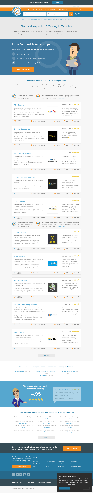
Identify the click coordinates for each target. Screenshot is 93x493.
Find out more (61, 98)
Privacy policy (73, 461)
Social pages (61, 466)
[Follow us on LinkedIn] (24, 474)
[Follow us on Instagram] (21, 474)
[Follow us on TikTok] (28, 474)
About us (35, 461)
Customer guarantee (75, 466)
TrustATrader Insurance (44, 482)
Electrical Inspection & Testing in (23, 418)
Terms (47, 466)
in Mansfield (23, 371)
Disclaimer (72, 464)
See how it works (21, 466)
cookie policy (71, 484)
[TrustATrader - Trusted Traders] (16, 8)
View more (46, 355)
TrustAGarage (30, 482)
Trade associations (50, 461)
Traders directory (50, 464)
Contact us (60, 464)
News (34, 466)
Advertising (61, 461)
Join (57, 2)
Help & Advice (37, 464)
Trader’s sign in (77, 6)
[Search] (71, 14)
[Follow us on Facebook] (13, 474)
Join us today (72, 448)
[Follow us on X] (17, 474)
